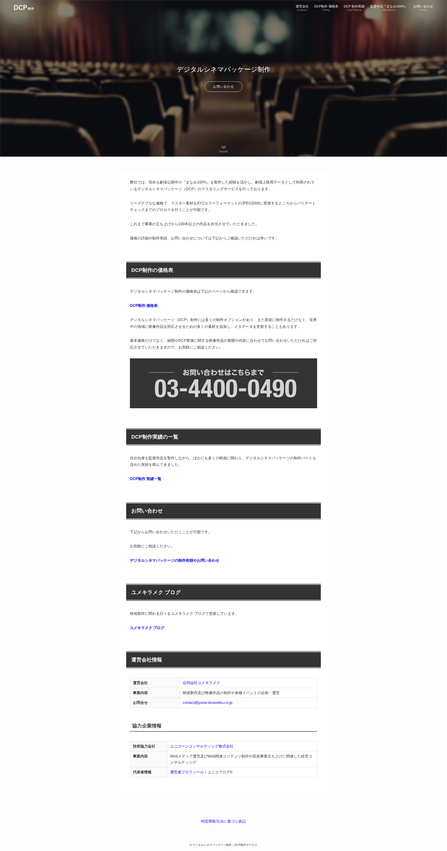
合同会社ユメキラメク (201, 683)
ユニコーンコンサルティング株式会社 (202, 746)
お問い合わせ (223, 86)
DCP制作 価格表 (144, 306)
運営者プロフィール (187, 772)
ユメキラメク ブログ (147, 628)
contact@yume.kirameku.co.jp (207, 703)
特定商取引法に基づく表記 (223, 821)
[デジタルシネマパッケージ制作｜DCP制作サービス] (27, 7)
